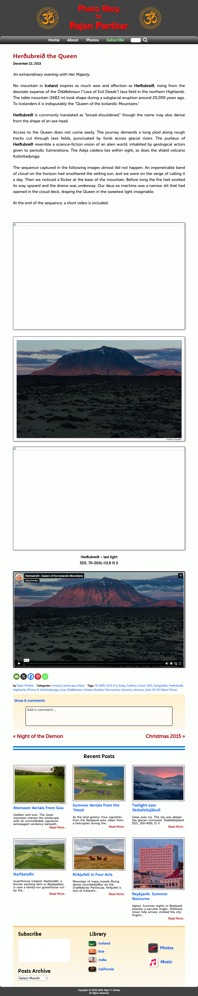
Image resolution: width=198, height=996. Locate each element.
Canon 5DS (145, 685)
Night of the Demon (40, 736)
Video (81, 685)
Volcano (138, 689)
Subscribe (115, 40)
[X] (23, 676)
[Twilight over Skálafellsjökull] (158, 783)
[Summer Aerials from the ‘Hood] (99, 783)
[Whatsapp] (45, 676)
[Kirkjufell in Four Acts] (99, 854)
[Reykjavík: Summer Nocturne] (158, 864)
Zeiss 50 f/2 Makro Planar (161, 689)
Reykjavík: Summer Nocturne (150, 896)
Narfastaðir (23, 874)
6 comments (29, 700)
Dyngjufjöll (160, 685)
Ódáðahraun (75, 689)
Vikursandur (112, 689)
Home (53, 40)
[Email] (16, 676)
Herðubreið (176, 685)
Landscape (69, 685)
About (72, 40)
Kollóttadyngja (49, 689)
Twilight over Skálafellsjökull (146, 807)
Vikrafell (98, 689)
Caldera (131, 685)
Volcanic (126, 689)
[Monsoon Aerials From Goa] (39, 784)
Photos (92, 40)
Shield (88, 689)
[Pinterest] (38, 676)
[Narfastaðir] (39, 854)
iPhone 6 (33, 689)
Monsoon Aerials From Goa (38, 807)
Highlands (19, 689)
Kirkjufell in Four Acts (92, 874)
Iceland (56, 685)
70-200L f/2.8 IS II (106, 685)
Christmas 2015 (163, 736)
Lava (62, 689)
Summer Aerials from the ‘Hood (96, 807)
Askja (122, 685)
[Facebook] (31, 676)
